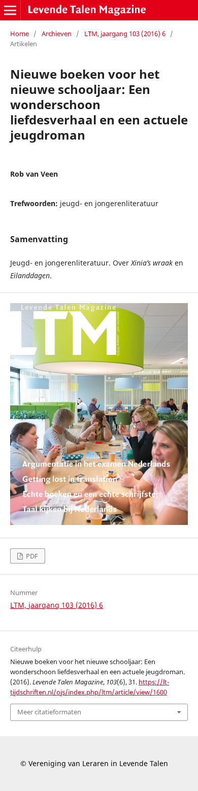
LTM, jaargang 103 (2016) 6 (125, 33)
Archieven (57, 33)
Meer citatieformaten (49, 711)
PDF (31, 556)
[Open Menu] (10, 10)
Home (19, 33)
